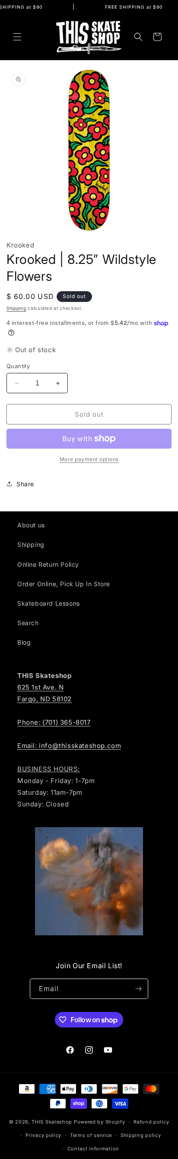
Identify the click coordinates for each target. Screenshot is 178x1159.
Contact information (93, 1149)
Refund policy (151, 1122)
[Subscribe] (138, 989)
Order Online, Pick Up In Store (63, 584)
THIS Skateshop (52, 1122)
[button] (17, 36)
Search (28, 622)
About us (31, 525)
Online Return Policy (48, 564)
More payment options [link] (89, 459)
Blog (24, 642)
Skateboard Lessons (48, 603)
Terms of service (91, 1135)
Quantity (18, 366)
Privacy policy (43, 1135)
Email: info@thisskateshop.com (69, 746)
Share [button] (25, 484)
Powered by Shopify (99, 1122)
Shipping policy (141, 1135)
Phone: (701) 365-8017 (54, 722)
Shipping (16, 308)
